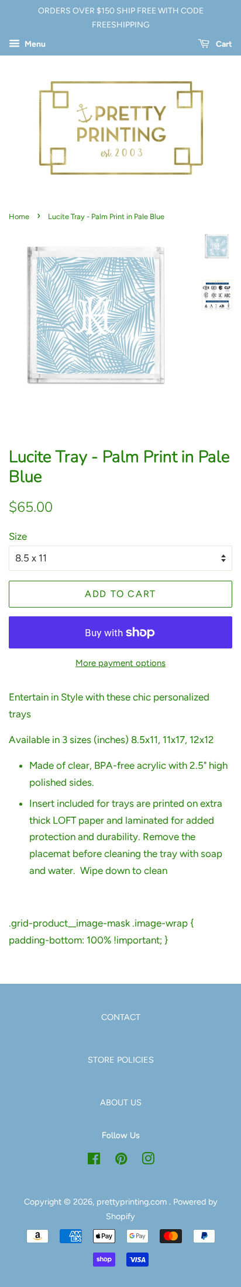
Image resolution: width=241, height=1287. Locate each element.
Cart (223, 44)
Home (19, 216)
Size (18, 536)
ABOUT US (121, 1102)
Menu (34, 44)
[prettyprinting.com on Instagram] (148, 1161)
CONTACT (120, 1017)
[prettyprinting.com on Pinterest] (121, 1161)
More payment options (120, 663)
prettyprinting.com (133, 1201)
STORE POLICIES (121, 1059)
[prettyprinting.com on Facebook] (94, 1161)
